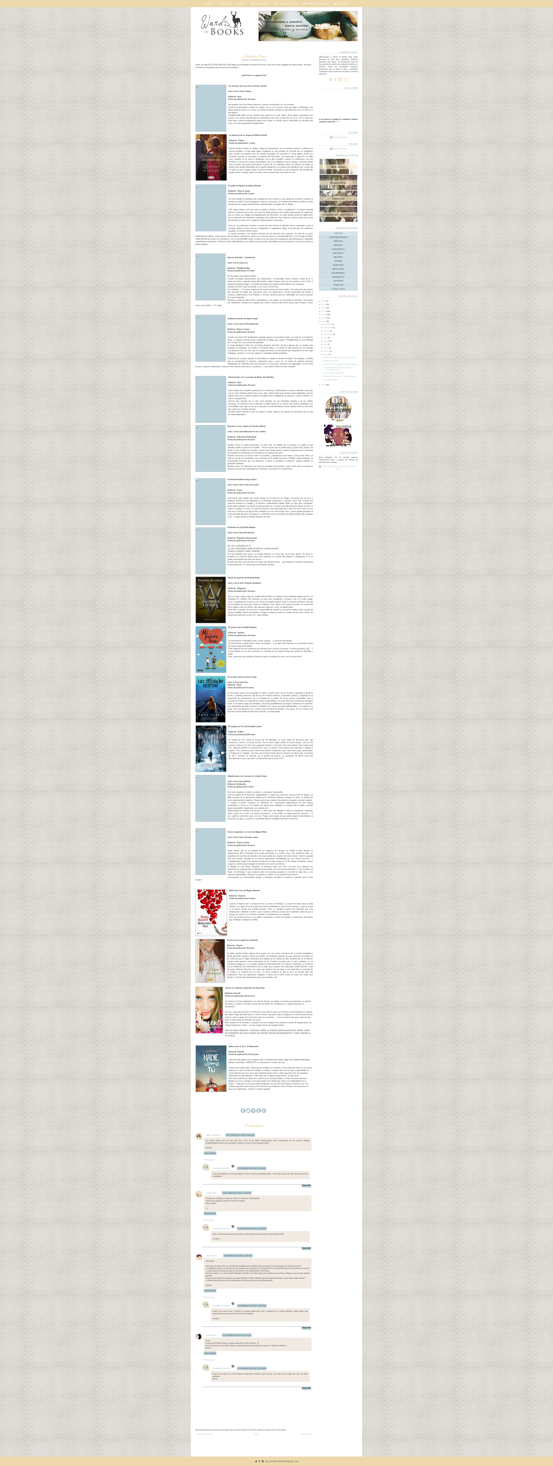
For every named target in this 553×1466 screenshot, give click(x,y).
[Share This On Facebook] (243, 1112)
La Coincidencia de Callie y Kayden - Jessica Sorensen (337, 369)
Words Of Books (221, 1168)
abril (325, 344)
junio (326, 338)
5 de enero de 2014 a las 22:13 (237, 1335)
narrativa (338, 265)
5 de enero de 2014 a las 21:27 (238, 1256)
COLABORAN (343, 4)
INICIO (211, 4)
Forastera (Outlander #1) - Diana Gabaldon (340, 376)
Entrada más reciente (204, 1434)
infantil (338, 257)
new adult (338, 269)
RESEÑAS (226, 4)
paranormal (338, 273)
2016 (324, 315)
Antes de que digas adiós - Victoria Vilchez (340, 358)
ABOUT (243, 4)
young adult (338, 289)
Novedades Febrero (331, 361)
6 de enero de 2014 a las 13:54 (252, 1306)
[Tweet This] (248, 1112)
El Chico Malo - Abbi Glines (334, 373)
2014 (324, 321)
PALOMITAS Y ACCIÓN (288, 4)
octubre (327, 331)
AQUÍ (338, 122)
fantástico (338, 249)
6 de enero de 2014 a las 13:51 (252, 1168)
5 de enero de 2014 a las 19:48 (237, 1193)
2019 (324, 305)
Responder (210, 1153)
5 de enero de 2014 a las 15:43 (240, 1135)
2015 (324, 318)
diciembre (328, 324)
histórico (338, 253)
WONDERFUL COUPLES (317, 4)
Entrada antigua (306, 1434)
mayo (326, 341)
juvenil (338, 261)
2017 (324, 311)
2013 (324, 385)
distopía (338, 241)
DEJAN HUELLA (262, 4)
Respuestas (209, 1160)
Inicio (256, 1434)
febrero (327, 351)
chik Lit (338, 233)
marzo (326, 348)
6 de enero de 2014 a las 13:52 (252, 1228)
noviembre (328, 328)
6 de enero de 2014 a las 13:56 (252, 1368)
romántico (338, 277)
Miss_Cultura (213, 1135)
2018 (324, 308)
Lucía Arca (211, 1193)
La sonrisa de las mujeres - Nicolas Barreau (340, 364)
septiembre (328, 334)
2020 (324, 301)
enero (326, 355)
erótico (338, 245)
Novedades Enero (330, 380)
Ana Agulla (212, 1256)
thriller (338, 285)
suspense (338, 281)
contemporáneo (338, 237)
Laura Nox (211, 1335)
